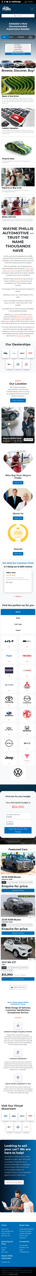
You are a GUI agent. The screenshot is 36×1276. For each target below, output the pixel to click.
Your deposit (9, 821)
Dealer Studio (14, 1274)
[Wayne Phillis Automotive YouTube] (7, 2)
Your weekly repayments (13, 814)
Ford (27, 268)
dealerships (21, 336)
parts (8, 321)
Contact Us (5, 1262)
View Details (28, 439)
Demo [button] (11, 37)
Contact (30, 2)
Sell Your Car (6, 1235)
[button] (32, 9)
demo (16, 314)
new (12, 314)
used (30, 314)
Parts (3, 1250)
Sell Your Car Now (14, 1182)
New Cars (4, 1229)
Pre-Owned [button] (30, 37)
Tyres (21, 1250)
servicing (19, 319)
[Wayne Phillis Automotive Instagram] (5, 2)
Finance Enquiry (25, 1231)
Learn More (18, 482)
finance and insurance (24, 317)
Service (4, 1248)
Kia (16, 271)
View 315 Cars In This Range (18, 830)
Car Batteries (24, 1252)
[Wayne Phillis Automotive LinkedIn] (10, 2)
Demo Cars (5, 1233)
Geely (32, 268)
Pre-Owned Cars (7, 1231)
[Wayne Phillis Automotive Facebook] (2, 2)
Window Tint (24, 1247)
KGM (12, 271)
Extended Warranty (26, 1229)
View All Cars (19, 987)
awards (17, 281)
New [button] (4, 37)
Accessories (23, 1245)
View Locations (18, 400)
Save (30, 874)
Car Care (4, 1252)
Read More (18, 518)
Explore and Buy (18, 890)
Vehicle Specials (25, 1233)
